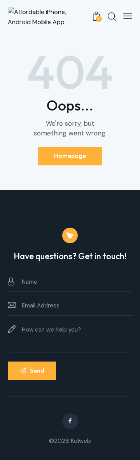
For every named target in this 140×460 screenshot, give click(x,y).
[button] (127, 16)
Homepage (70, 156)
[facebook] (70, 421)
